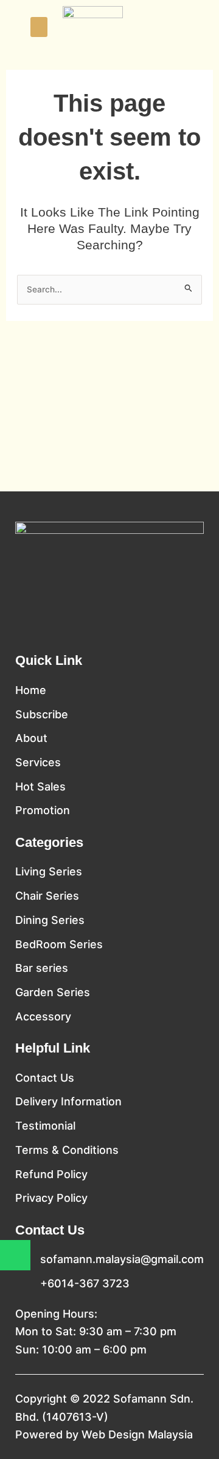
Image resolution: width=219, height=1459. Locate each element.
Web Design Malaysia (137, 1434)
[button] (38, 27)
